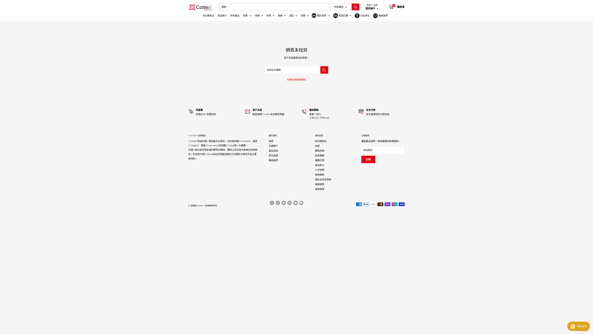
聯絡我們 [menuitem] (383, 15)
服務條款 (319, 184)
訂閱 (368, 159)
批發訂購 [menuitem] (343, 15)
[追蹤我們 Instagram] (278, 203)
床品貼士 (319, 165)
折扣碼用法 (321, 141)
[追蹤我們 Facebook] (272, 203)
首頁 (271, 141)
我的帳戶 (371, 8)
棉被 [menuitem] (280, 15)
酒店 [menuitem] (291, 15)
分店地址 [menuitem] (365, 15)
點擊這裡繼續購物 (296, 79)
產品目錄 (273, 150)
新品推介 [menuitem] (222, 15)
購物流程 (319, 150)
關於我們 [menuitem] (321, 15)
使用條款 (319, 174)
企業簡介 (273, 146)
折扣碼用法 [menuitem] (208, 15)
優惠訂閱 (319, 160)
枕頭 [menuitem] (245, 15)
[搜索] (355, 7)
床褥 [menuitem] (257, 15)
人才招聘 (319, 169)
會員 (317, 146)
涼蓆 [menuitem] (303, 15)
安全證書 (273, 155)
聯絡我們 (273, 160)
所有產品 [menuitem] (235, 15)
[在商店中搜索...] (324, 70)
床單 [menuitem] (268, 15)
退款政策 (319, 189)
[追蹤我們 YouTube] (284, 203)
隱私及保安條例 (323, 179)
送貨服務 (319, 155)
